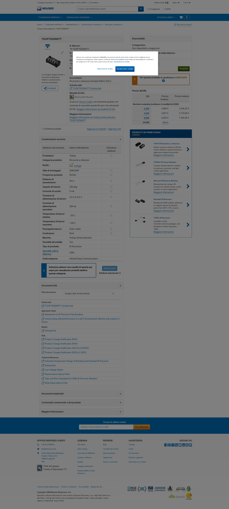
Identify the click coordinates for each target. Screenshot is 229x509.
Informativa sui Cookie (121, 62)
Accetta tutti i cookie (125, 69)
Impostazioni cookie (105, 69)
